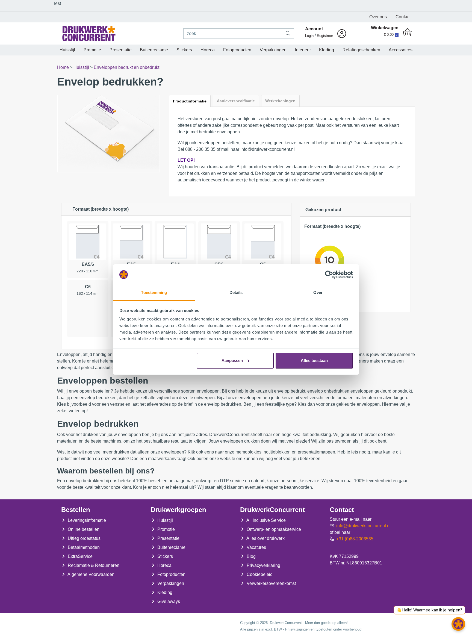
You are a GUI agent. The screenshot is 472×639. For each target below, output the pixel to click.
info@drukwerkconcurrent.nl (363, 525)
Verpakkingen (273, 50)
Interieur (303, 50)
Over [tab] (318, 292)
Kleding (326, 50)
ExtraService (80, 556)
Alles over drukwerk (265, 538)
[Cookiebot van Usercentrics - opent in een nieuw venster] (329, 274)
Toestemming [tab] (154, 292)
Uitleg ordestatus (84, 538)
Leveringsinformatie (87, 520)
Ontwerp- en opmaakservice (274, 529)
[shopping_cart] (407, 32)
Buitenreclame (154, 50)
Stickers (184, 50)
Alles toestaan (314, 360)
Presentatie (121, 50)
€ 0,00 (390, 35)
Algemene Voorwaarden (90, 574)
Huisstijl (67, 50)
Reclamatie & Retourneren (93, 565)
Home (63, 67)
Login (309, 36)
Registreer (325, 36)
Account (314, 28)
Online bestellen (83, 529)
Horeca (207, 50)
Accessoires (400, 50)
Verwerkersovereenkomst (271, 583)
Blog (251, 556)
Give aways (168, 601)
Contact (403, 16)
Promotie (92, 50)
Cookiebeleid (260, 574)
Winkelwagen (385, 27)
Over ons (378, 16)
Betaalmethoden (84, 547)
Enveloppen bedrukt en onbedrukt (126, 67)
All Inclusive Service (266, 520)
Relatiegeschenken (361, 50)
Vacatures (256, 547)
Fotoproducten (237, 50)
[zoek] (288, 33)
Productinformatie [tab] (189, 101)
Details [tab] (236, 292)
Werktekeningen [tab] (280, 101)
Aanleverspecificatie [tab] (236, 101)
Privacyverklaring (263, 565)
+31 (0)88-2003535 (354, 539)
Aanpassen (232, 360)
